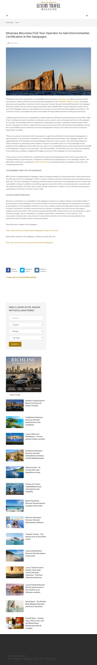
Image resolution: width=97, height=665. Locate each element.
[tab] (15, 394)
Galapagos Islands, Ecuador (68, 101)
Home (10, 659)
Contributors (28, 659)
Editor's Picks (39, 659)
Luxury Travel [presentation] (15, 395)
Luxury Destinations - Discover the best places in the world (35, 553)
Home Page (9, 22)
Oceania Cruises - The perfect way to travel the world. (35, 536)
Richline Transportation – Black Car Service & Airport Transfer (35, 403)
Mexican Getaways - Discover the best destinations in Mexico (34, 520)
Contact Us (18, 659)
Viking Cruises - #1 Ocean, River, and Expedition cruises (32, 469)
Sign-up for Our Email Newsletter (22, 277)
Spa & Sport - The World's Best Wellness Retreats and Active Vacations (35, 604)
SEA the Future (41, 162)
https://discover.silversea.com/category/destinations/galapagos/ (29, 242)
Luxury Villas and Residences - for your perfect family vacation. (35, 436)
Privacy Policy (50, 659)
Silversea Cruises (64, 99)
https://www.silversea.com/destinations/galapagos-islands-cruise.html (32, 230)
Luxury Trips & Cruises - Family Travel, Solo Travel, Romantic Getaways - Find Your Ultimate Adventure (34, 572)
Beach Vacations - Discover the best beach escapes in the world (35, 503)
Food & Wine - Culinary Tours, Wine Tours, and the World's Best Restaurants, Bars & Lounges (34, 623)
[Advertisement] (68, 282)
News (17, 22)
